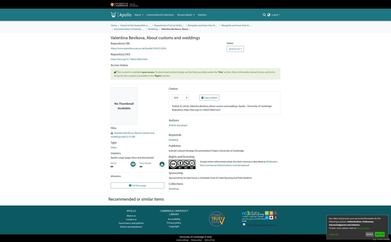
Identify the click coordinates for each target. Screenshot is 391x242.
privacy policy (363, 228)
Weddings (153, 28)
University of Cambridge (191, 236)
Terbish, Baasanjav (178, 125)
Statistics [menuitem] (202, 14)
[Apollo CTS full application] (217, 227)
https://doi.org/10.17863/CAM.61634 (129, 59)
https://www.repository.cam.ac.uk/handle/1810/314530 (138, 48)
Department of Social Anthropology (169, 25)
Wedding (173, 139)
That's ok (380, 234)
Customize (334, 234)
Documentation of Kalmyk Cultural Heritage (129, 28)
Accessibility (174, 219)
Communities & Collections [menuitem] (160, 14)
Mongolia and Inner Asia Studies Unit (203, 25)
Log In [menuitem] (275, 14)
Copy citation (210, 97)
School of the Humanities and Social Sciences (135, 25)
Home (114, 25)
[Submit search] (264, 15)
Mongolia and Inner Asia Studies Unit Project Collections (236, 25)
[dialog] (357, 227)
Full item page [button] (138, 185)
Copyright (174, 226)
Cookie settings (182, 240)
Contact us (131, 219)
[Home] (124, 4)
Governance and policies (131, 223)
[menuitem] (138, 15)
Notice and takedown (131, 226)
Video (114, 147)
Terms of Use (210, 240)
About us (131, 215)
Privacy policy (174, 222)
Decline (369, 234)
